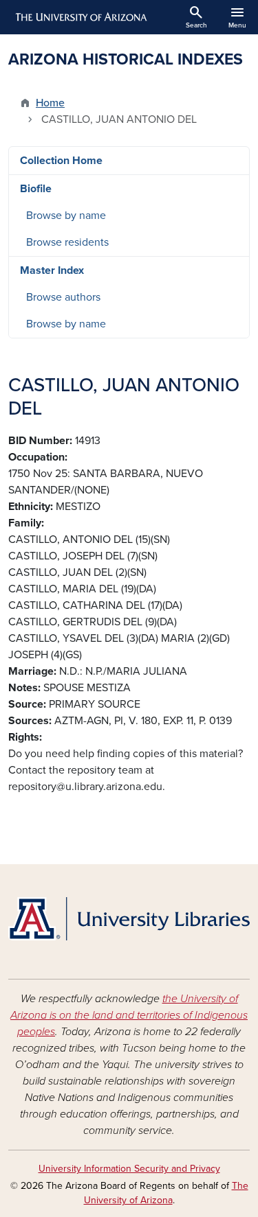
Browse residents (67, 242)
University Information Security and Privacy (129, 1168)
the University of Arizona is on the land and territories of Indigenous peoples (129, 1015)
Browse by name (66, 215)
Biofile (36, 189)
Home (50, 103)
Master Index (52, 270)
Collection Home (61, 160)
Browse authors (63, 297)
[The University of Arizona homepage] (80, 17)
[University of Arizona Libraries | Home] (129, 918)
